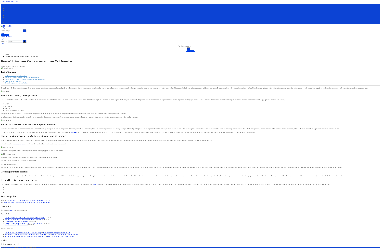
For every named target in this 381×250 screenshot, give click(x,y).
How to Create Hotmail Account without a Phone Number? (23, 223)
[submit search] (24, 30)
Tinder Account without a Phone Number (65, 234)
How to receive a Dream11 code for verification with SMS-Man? (25, 79)
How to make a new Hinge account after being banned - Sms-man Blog (27, 234)
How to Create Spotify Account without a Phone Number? (23, 219)
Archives (3, 244)
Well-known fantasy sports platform (16, 76)
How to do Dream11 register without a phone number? (22, 77)
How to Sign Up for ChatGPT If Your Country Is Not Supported (25, 218)
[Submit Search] (188, 48)
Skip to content (5, 1)
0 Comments (20, 66)
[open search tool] (3, 28)
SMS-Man (5, 35)
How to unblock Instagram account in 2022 (56, 233)
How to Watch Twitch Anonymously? (17, 221)
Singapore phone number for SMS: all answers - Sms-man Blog (25, 236)
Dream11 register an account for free (16, 83)
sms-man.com (19, 144)
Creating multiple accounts (13, 81)
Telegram (95, 184)
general (13, 66)
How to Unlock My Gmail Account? (16, 225)
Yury (2, 66)
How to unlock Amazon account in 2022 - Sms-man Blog (23, 233)
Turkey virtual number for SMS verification (60, 236)
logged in (12, 210)
